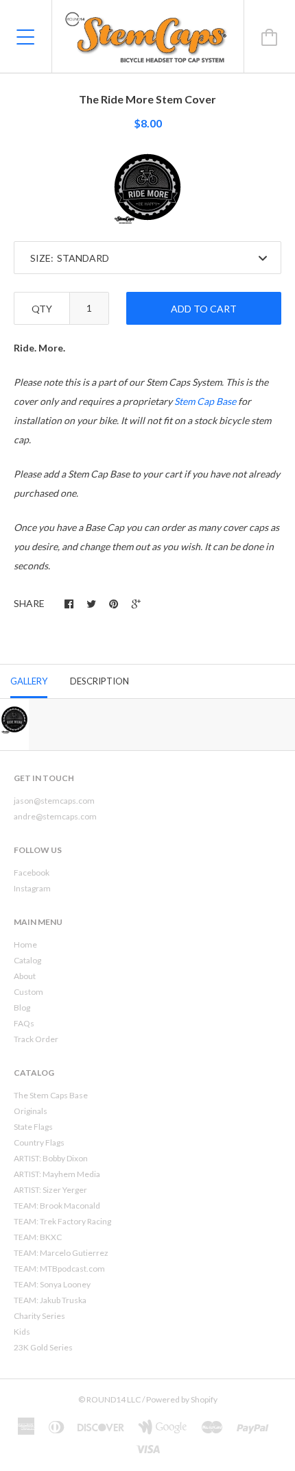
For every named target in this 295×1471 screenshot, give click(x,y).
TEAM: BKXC (38, 1237)
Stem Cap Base (205, 401)
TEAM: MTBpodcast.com (59, 1268)
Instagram (32, 888)
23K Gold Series (43, 1347)
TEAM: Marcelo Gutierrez (61, 1253)
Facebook (31, 872)
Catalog (27, 960)
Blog (22, 1007)
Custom (28, 992)
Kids (22, 1331)
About (25, 976)
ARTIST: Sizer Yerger (50, 1190)
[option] (147, 187)
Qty (42, 308)
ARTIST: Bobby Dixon (51, 1158)
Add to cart (204, 308)
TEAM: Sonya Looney (52, 1284)
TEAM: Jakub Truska (50, 1300)
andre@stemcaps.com (55, 816)
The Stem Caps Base (51, 1095)
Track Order (36, 1039)
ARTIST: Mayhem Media (57, 1174)
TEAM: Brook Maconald (57, 1205)
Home (25, 944)
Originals (30, 1111)
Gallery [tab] (28, 681)
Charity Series (39, 1316)
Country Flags (39, 1142)
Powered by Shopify (181, 1399)
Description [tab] (99, 681)
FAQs (24, 1023)
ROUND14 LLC (113, 1399)
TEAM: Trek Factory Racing (62, 1221)
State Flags (33, 1127)
